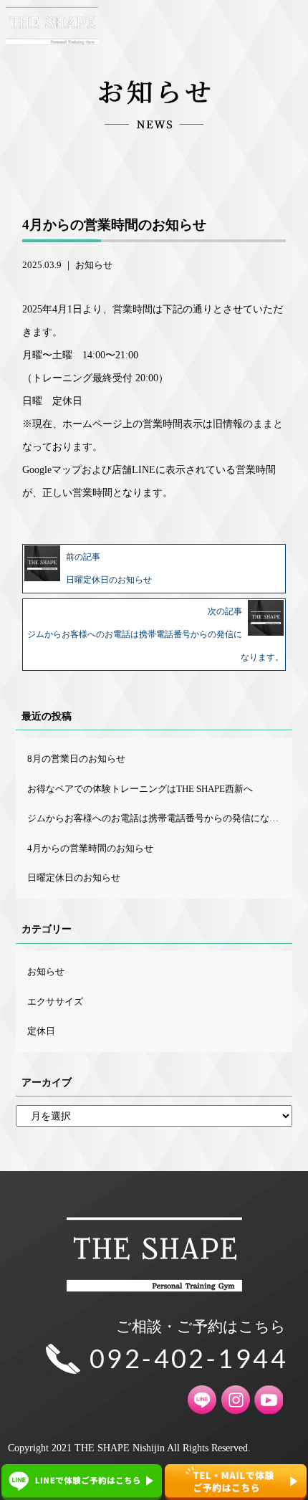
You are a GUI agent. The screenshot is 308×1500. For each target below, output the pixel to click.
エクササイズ (55, 1001)
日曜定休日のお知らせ (73, 877)
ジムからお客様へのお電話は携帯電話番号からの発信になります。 (159, 818)
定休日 (41, 1031)
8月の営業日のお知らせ (76, 758)
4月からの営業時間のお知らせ (90, 848)
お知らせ (93, 264)
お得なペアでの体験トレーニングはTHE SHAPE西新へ (140, 788)
